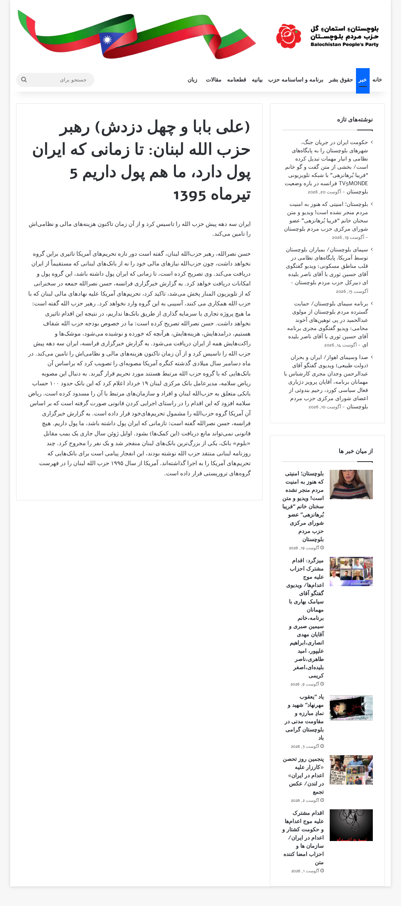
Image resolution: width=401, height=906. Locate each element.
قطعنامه (236, 79)
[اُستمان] (327, 33)
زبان (192, 79)
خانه (377, 79)
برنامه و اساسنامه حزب (295, 79)
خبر (363, 79)
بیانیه (257, 79)
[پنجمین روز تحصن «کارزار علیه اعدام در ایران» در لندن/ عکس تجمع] (351, 770)
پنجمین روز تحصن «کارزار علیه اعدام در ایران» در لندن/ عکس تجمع (303, 775)
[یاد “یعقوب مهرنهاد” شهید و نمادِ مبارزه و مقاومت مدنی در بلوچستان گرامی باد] (351, 707)
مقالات (214, 79)
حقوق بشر (341, 79)
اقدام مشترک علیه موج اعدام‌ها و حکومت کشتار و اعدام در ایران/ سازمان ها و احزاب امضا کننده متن (303, 837)
